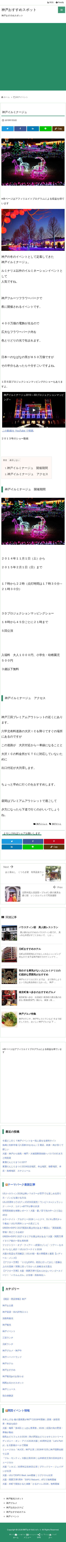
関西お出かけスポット (13, 1382)
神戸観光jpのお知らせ (13, 1376)
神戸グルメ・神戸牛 (12, 1350)
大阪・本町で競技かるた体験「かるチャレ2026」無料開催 (30, 1483)
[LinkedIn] (33, 128)
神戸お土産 (7, 1305)
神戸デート (56, 824)
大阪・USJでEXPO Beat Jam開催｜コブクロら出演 (27, 1475)
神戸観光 (6, 1324)
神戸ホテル (7, 1363)
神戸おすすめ (8, 1370)
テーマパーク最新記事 (21, 1184)
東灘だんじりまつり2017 (14, 1162)
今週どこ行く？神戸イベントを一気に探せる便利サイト (29, 1140)
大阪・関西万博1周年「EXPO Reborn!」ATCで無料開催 (29, 1479)
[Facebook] (20, 128)
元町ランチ (7, 1344)
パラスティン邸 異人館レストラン (38, 927)
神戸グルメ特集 (27, 1013)
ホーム (7, 97)
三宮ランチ (7, 1337)
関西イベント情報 (19, 1410)
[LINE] (46, 128)
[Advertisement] (33, 56)
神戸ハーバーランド (12, 1357)
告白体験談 (7, 1395)
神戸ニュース (8, 1389)
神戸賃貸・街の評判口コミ (15, 1312)
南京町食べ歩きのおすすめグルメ (37, 992)
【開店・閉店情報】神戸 (14, 1299)
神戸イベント (22, 97)
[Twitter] (8, 128)
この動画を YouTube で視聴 (17, 430)
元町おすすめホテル (30, 948)
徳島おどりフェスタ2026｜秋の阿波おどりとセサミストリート (33, 1436)
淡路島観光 (7, 1318)
